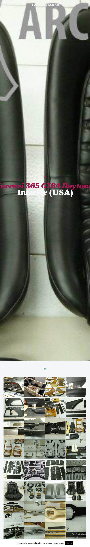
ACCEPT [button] (69, 543)
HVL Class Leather (45, 4)
